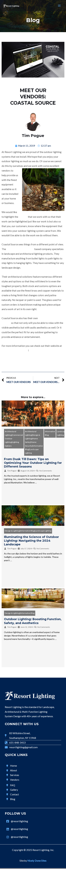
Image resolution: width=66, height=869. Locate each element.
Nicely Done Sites (36, 860)
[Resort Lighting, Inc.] (11, 5)
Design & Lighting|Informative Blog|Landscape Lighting (28, 531)
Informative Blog (50, 433)
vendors (23, 216)
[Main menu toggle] (59, 5)
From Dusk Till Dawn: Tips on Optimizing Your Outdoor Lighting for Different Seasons (33, 462)
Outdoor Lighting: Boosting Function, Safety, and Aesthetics (33, 621)
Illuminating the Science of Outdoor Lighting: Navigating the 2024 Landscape (31, 540)
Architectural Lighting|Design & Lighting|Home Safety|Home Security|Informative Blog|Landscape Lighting (34, 442)
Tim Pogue (11, 470)
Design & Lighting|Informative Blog (19, 613)
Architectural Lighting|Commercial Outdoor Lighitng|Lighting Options (14, 438)
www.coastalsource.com (15, 350)
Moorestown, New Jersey (20, 249)
